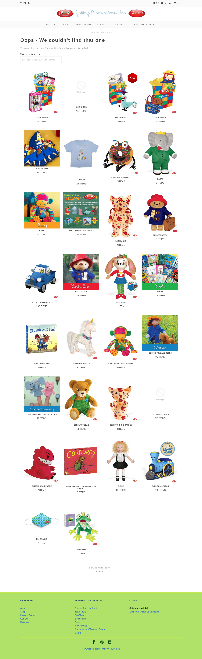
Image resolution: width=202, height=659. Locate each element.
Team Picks (80, 612)
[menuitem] (51, 24)
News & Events (27, 615)
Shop (23, 612)
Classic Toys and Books (86, 608)
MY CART (172, 3)
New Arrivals (81, 626)
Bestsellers (80, 619)
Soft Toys (79, 615)
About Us (24, 608)
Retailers (24, 622)
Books (78, 633)
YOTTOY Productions (109, 649)
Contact (24, 619)
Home (93, 33)
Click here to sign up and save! (144, 612)
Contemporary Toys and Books (90, 629)
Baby (77, 622)
